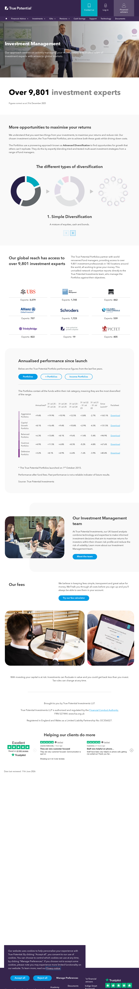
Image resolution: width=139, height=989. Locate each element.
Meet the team (85, 556)
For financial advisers (90, 980)
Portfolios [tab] (28, 376)
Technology (106, 19)
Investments (37, 19)
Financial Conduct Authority (103, 710)
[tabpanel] (69, 436)
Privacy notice (53, 968)
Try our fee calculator (74, 597)
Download (115, 415)
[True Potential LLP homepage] (18, 8)
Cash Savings (79, 19)
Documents (120, 19)
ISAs (51, 19)
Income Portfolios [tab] (79, 376)
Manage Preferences (67, 977)
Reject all (42, 977)
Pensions (63, 19)
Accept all (20, 977)
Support (93, 19)
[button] (66, 233)
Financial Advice (18, 19)
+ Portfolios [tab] (51, 376)
